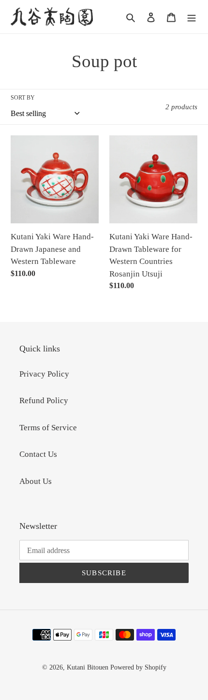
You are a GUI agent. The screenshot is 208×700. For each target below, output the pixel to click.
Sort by (23, 97)
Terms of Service (48, 427)
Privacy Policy (44, 374)
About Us (35, 481)
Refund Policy (43, 400)
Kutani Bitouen (87, 667)
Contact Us (38, 454)
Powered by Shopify (138, 667)
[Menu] (191, 17)
